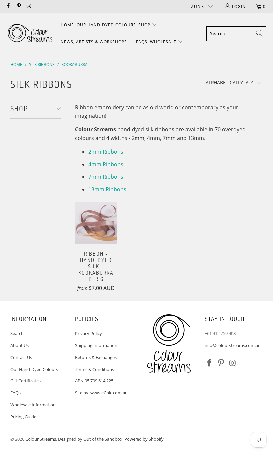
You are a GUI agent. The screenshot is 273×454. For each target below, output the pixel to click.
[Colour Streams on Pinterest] (18, 6)
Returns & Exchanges (96, 357)
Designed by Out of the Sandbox (90, 439)
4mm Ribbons (105, 164)
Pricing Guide (23, 417)
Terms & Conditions (94, 369)
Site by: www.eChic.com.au (101, 393)
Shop (145, 25)
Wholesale (164, 42)
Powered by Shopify (144, 439)
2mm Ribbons (105, 151)
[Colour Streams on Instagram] (29, 6)
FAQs (141, 42)
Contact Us (21, 357)
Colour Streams (40, 439)
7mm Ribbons (105, 176)
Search (17, 333)
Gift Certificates (25, 381)
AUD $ (198, 7)
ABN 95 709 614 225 (94, 381)
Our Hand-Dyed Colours (106, 25)
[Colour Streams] (30, 33)
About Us (19, 345)
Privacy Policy (88, 333)
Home (67, 25)
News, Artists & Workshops (94, 42)
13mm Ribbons (107, 189)
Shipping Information (96, 345)
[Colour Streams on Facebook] (8, 6)
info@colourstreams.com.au (233, 345)
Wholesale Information (33, 405)
